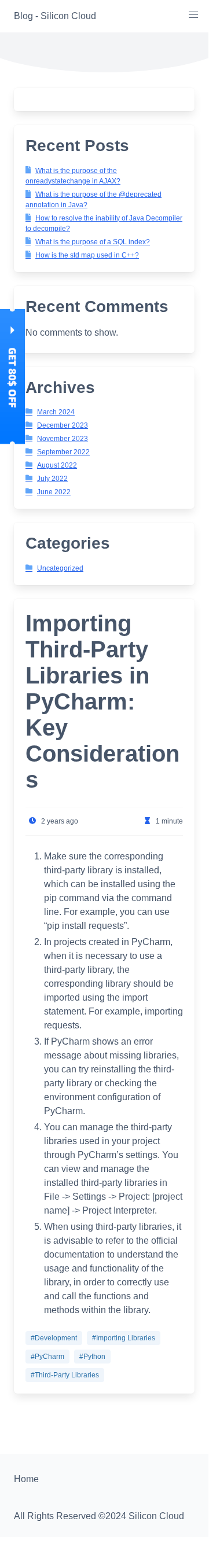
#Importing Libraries (123, 1338)
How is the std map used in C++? (87, 255)
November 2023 (62, 439)
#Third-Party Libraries (65, 1375)
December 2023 (62, 425)
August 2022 (57, 465)
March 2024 (56, 412)
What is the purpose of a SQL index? (92, 242)
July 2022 (52, 479)
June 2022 (54, 492)
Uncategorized (60, 568)
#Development (54, 1338)
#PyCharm (47, 1356)
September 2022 (63, 452)
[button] (193, 15)
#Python (92, 1356)
